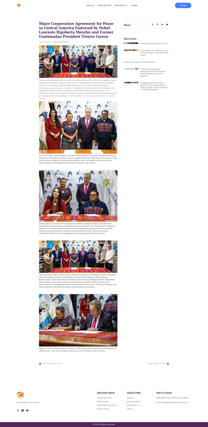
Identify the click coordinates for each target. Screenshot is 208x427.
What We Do (120, 5)
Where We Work (104, 5)
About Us (90, 5)
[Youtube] (27, 410)
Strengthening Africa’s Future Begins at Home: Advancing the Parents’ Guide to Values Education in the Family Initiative (154, 86)
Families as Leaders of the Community (139, 62)
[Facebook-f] (18, 410)
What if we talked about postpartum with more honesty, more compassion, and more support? (153, 72)
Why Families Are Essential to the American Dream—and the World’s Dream (154, 52)
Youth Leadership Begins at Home (153, 43)
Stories (134, 5)
